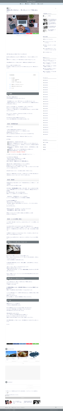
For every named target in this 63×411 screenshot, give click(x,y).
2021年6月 (46, 113)
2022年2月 (46, 96)
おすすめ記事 (41, 3)
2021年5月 (46, 115)
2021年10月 (46, 103)
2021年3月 (46, 120)
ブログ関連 (46, 142)
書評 (45, 144)
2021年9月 (46, 106)
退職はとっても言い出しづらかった (17, 84)
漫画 (45, 147)
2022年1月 (46, 99)
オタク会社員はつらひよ (48, 52)
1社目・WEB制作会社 (15, 79)
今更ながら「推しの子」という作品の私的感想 (50, 46)
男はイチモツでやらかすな (48, 39)
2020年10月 (46, 132)
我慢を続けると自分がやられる (17, 86)
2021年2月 (46, 122)
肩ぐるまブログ (31, 1)
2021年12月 (46, 101)
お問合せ (27, 3)
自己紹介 (33, 3)
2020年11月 (46, 129)
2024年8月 (46, 82)
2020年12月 (46, 127)
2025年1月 (46, 80)
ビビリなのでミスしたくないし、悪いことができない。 (50, 42)
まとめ (13, 88)
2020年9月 (46, 134)
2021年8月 (46, 108)
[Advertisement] (23, 45)
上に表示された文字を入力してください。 (12, 394)
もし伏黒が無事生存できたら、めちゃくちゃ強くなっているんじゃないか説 (50, 49)
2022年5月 (46, 94)
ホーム (22, 3)
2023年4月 (46, 92)
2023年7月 (46, 87)
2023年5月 (46, 89)
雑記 (45, 149)
